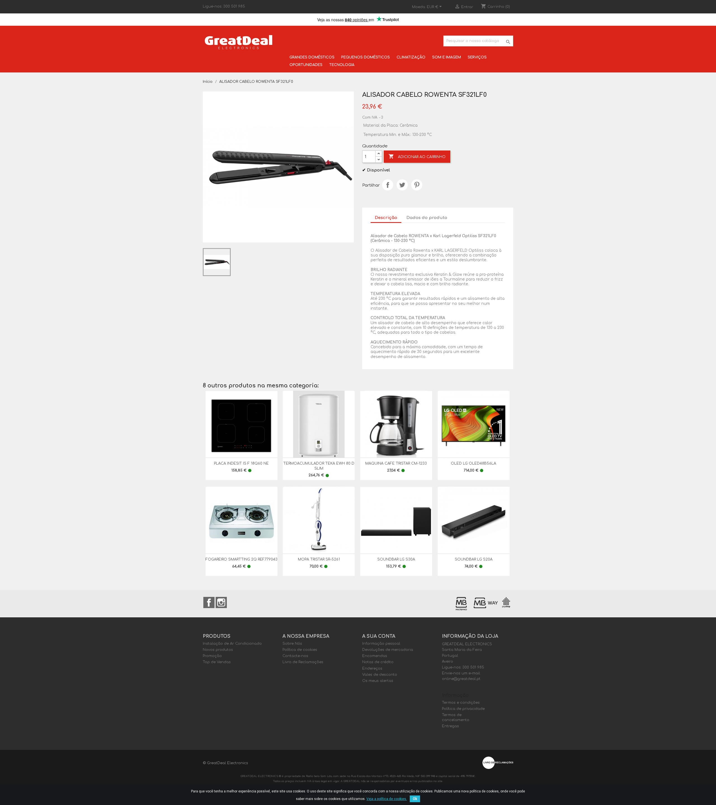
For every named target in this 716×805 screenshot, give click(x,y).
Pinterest (416, 184)
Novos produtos (218, 650)
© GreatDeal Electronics (225, 763)
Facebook (209, 602)
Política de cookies (299, 650)
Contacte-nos (295, 656)
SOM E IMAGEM (446, 57)
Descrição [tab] (386, 217)
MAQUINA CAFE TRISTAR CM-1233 (396, 463)
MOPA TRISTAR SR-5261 (319, 559)
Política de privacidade (463, 709)
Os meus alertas (377, 681)
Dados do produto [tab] (426, 217)
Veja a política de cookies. (386, 799)
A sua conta (378, 636)
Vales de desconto (379, 675)
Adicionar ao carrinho (417, 156)
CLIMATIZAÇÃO (411, 57)
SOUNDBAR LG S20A (474, 559)
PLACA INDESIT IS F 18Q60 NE (241, 463)
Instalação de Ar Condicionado (232, 644)
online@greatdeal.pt (461, 679)
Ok (415, 799)
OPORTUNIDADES (305, 65)
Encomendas (374, 656)
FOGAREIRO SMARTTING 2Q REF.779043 (241, 559)
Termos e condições (461, 703)
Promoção (212, 656)
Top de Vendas (217, 662)
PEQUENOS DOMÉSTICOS (365, 57)
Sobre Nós (292, 644)
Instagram (221, 602)
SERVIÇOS (477, 57)
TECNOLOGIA (341, 65)
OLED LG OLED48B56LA (473, 463)
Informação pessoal (381, 644)
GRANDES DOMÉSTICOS (312, 57)
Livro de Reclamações (302, 662)
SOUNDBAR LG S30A (396, 559)
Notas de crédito (378, 662)
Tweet (402, 184)
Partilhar (387, 184)
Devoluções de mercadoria (387, 650)
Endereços (372, 668)
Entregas (450, 726)
